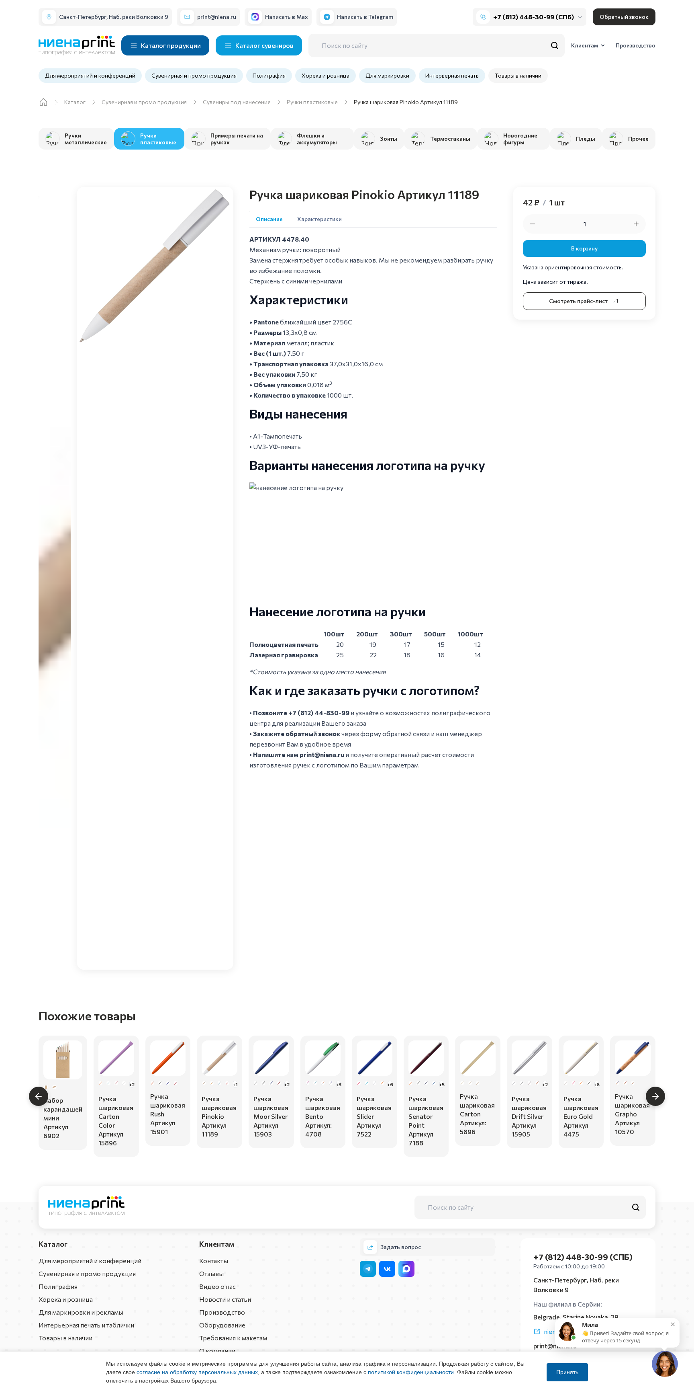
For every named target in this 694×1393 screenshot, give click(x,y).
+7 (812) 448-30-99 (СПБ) (533, 17)
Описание (269, 218)
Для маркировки (387, 75)
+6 (390, 1084)
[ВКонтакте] (387, 1269)
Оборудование (222, 1325)
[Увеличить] (636, 224)
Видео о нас (217, 1286)
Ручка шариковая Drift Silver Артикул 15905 (529, 1116)
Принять (567, 1372)
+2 (131, 1084)
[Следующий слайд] (655, 1096)
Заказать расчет (62, 1136)
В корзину (584, 248)
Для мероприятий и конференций (90, 75)
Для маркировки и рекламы (81, 1312)
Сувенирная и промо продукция (194, 75)
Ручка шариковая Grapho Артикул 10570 (632, 1113)
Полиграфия (269, 75)
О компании (217, 1350)
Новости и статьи (225, 1299)
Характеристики (319, 218)
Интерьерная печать (452, 75)
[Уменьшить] (533, 224)
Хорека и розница (325, 75)
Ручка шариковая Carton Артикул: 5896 (477, 1113)
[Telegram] (368, 1269)
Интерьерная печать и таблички (86, 1325)
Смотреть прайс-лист (578, 300)
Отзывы (211, 1273)
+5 (441, 1084)
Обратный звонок (624, 16)
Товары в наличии (518, 75)
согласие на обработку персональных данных (197, 1372)
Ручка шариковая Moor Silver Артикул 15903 (270, 1116)
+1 (235, 1084)
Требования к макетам (233, 1338)
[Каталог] (43, 102)
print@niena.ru (322, 754)
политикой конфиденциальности (411, 1372)
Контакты (213, 1260)
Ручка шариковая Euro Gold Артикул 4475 (580, 1116)
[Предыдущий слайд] (38, 1096)
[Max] (406, 1269)
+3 (338, 1084)
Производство (222, 1312)
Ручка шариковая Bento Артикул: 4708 (322, 1116)
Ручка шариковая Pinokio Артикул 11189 (219, 1116)
